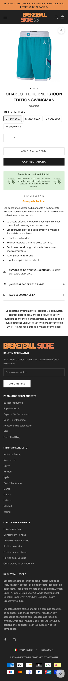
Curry (6, 465)
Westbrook (9, 460)
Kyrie (6, 477)
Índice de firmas (12, 454)
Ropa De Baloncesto (14, 419)
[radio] (12, 119)
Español (46, 650)
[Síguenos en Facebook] (5, 639)
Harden (7, 471)
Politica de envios (12, 546)
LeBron (7, 500)
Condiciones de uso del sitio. (18, 563)
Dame (6, 488)
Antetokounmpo (12, 483)
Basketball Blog (11, 437)
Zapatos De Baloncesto (16, 414)
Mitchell (7, 506)
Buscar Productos (13, 402)
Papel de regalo (11, 408)
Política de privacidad (14, 557)
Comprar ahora (34, 161)
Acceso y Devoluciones (16, 540)
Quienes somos (12, 529)
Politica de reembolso (15, 552)
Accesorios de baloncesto (17, 425)
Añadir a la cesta (34, 151)
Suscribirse (17, 383)
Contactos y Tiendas (14, 534)
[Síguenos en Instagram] (14, 639)
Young (6, 511)
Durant (7, 494)
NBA (6, 431)
